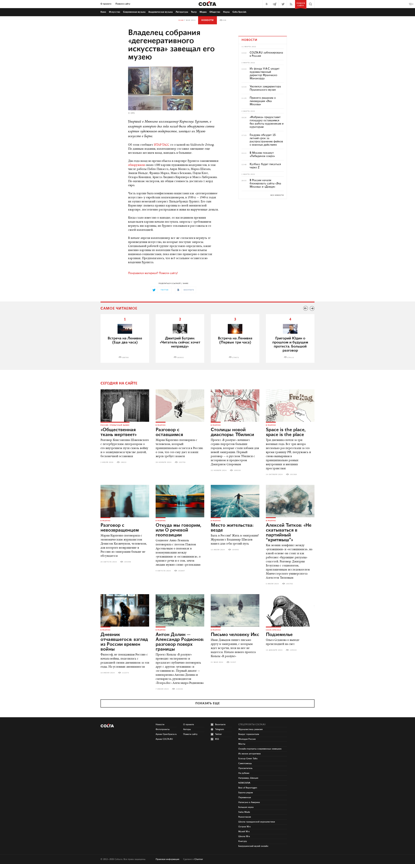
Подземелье (279, 634)
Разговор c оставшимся (169, 432)
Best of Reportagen (247, 788)
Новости (207, 20)
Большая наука (246, 807)
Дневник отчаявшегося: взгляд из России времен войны (124, 642)
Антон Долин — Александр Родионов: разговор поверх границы (180, 642)
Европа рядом (245, 793)
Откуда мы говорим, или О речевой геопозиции (178, 530)
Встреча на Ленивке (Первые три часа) (235, 340)
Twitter (218, 734)
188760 (125, 357)
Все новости (277, 195)
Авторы (187, 729)
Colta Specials (239, 12)
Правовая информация (167, 859)
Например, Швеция (248, 778)
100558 (237, 470)
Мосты (241, 744)
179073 (235, 357)
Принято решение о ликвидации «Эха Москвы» (263, 101)
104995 (235, 550)
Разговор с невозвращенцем (120, 528)
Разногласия (244, 817)
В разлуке (161, 425)
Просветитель (245, 768)
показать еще (207, 703)
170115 (290, 357)
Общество (214, 12)
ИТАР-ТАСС (161, 145)
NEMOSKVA (244, 783)
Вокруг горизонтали (248, 734)
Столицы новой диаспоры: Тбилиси (232, 432)
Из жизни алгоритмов (249, 754)
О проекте (106, 4)
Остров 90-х (244, 827)
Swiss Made (244, 812)
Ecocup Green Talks (247, 758)
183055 (180, 357)
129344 (293, 650)
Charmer (198, 859)
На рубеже (243, 773)
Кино (103, 12)
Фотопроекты (163, 729)
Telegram (219, 729)
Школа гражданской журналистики (256, 822)
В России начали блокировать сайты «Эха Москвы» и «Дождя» (265, 183)
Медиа (203, 12)
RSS (217, 739)
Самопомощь (245, 763)
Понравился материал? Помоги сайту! (153, 273)
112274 (125, 673)
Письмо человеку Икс (235, 634)
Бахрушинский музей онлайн (253, 846)
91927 (233, 662)
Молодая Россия (247, 739)
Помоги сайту (122, 4)
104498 (127, 562)
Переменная (244, 797)
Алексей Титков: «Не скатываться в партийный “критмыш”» (288, 532)
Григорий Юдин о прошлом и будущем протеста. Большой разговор (290, 344)
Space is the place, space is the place (286, 432)
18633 (123, 462)
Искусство (114, 12)
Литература (182, 12)
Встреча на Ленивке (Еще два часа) (125, 340)
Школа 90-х (244, 836)
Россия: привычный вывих (115, 425)
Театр (194, 12)
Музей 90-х (244, 831)
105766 (289, 584)
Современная (134, 12)
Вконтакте (220, 724)
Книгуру (242, 841)
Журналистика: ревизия (250, 729)
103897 (181, 571)
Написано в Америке (249, 802)
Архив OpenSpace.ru (166, 734)
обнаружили (136, 165)
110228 (179, 689)
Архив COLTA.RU (164, 739)
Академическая (160, 12)
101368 (293, 474)
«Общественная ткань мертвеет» (119, 432)
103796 (182, 462)
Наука (226, 12)
